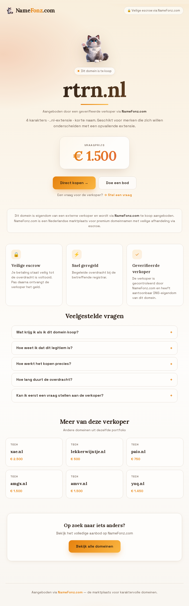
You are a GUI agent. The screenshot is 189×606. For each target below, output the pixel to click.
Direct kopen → (74, 182)
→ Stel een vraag (118, 195)
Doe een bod (117, 182)
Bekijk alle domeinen (94, 546)
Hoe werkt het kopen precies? (43, 363)
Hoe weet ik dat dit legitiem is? (44, 347)
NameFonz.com (70, 592)
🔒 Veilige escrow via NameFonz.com (153, 10)
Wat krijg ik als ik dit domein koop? (47, 332)
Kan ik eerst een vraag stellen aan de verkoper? (59, 395)
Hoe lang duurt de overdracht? (44, 379)
